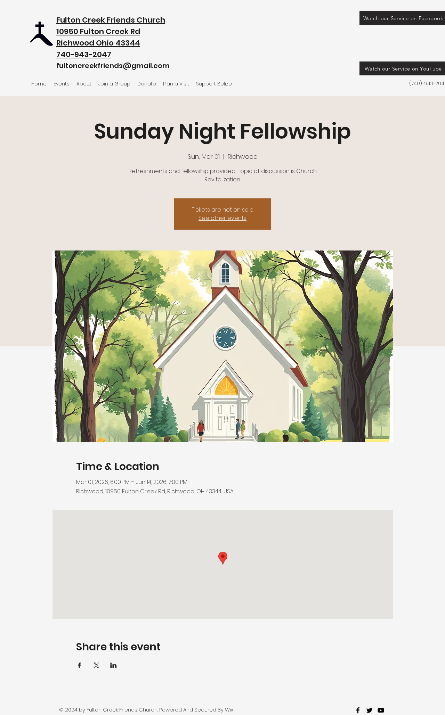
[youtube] (381, 710)
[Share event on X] (96, 665)
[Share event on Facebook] (79, 665)
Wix (229, 709)
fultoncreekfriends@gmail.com (113, 66)
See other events (222, 218)
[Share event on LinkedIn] (113, 665)
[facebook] (358, 710)
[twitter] (369, 710)
